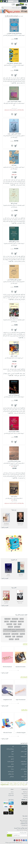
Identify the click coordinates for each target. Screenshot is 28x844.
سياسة (12, 769)
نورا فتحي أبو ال (6, 525)
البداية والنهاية (7, 619)
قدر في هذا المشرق (20, 601)
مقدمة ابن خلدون (15, 634)
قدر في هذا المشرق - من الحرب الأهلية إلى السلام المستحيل (14, 630)
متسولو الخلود (21, 574)
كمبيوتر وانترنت (10, 761)
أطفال (12, 751)
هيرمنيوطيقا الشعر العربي (14, 395)
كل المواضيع (24, 746)
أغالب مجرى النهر (6, 634)
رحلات (25, 774)
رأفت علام (8, 575)
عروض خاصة (10, 783)
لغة (13, 746)
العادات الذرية (9, 624)
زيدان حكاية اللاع (20, 523)
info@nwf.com (24, 824)
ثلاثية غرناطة (8, 636)
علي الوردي (11, 639)
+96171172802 (24, 822)
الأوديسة (19, 624)
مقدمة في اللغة (14, 203)
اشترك (9, 835)
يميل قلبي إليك (6, 523)
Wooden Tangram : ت (20, 733)
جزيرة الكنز (14, 165)
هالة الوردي (6, 603)
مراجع (12, 764)
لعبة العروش (22, 634)
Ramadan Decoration (20, 667)
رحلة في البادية (14, 496)
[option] (20, 657)
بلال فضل (22, 619)
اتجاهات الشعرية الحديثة (14, 432)
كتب (27, 783)
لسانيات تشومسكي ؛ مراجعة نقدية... (14, 63)
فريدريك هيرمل (20, 525)
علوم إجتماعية (11, 771)
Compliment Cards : (7, 700)
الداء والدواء (10, 627)
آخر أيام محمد (6, 601)
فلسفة (25, 771)
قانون (25, 779)
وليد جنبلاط (20, 603)
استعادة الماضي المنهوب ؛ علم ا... (14, 134)
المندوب (8, 574)
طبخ (26, 754)
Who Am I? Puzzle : (7, 733)
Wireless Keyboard (7, 667)
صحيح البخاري (17, 627)
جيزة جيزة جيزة (15, 619)
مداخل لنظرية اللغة (14, 318)
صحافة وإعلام (24, 761)
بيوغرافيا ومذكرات (10, 749)
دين (26, 766)
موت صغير (6, 621)
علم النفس (12, 777)
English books (5, 785)
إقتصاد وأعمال (24, 751)
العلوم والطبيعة (11, 766)
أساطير (12, 759)
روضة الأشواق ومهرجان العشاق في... (14, 33)
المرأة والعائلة (24, 764)
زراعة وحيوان (11, 756)
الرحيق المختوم (20, 636)
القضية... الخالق (14, 356)
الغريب (13, 636)
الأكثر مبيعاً (25, 785)
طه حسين (17, 639)
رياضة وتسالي (24, 769)
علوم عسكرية (24, 777)
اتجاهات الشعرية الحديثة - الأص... (14, 101)
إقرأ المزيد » (13, 83)
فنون (26, 749)
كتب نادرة (19, 785)
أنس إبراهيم (20, 575)
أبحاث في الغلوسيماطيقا (14, 242)
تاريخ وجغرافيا (24, 756)
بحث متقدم (22, 783)
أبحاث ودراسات (13, 785)
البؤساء (15, 624)
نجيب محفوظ (21, 621)
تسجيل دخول (23, 1)
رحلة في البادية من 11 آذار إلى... (14, 461)
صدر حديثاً (3, 783)
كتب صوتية (16, 783)
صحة (12, 754)
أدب (26, 759)
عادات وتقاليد (11, 774)
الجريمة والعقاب (13, 621)
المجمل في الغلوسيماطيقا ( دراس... (14, 280)
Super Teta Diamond (20, 700)
